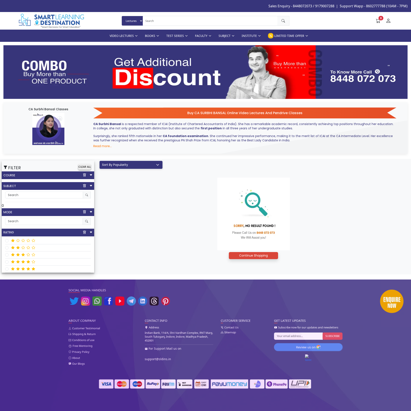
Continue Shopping (253, 255)
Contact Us (231, 327)
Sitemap (230, 332)
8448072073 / (303, 6)
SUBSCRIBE (332, 336)
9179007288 (324, 6)
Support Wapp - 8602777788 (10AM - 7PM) (374, 6)
